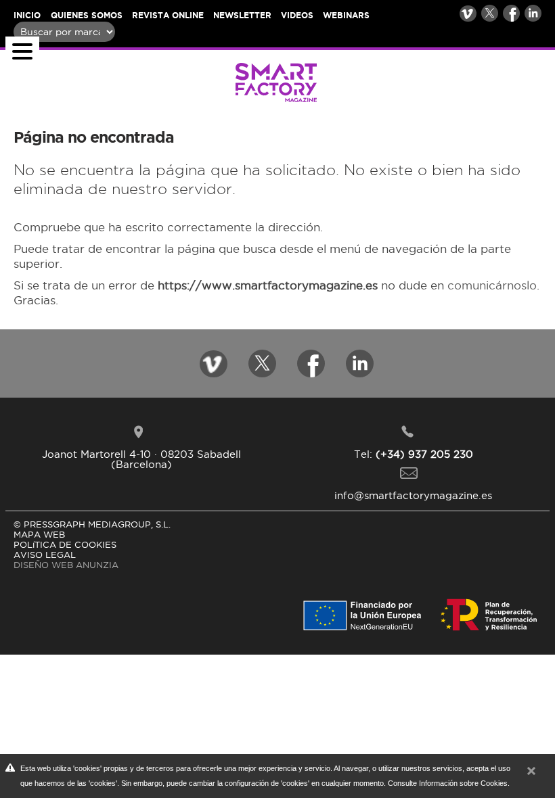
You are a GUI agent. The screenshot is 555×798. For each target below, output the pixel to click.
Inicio (27, 15)
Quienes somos (87, 15)
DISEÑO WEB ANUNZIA (66, 564)
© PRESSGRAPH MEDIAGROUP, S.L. (92, 524)
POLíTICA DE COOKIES (65, 544)
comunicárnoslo (492, 285)
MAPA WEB (39, 534)
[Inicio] (165, 80)
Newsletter (242, 15)
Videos (297, 15)
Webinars (346, 15)
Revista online (168, 15)
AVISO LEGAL (45, 554)
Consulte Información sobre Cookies (448, 783)
